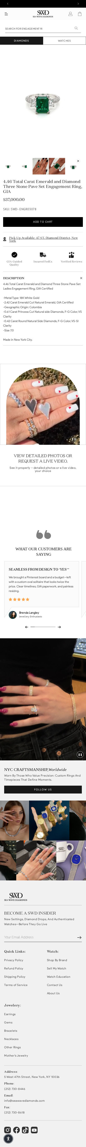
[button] (6, 14)
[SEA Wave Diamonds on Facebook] (17, 1132)
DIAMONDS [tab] (21, 40)
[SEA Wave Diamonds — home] (43, 13)
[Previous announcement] (7, 3)
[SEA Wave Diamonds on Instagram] (8, 1132)
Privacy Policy (13, 960)
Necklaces (11, 1039)
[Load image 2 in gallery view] (24, 166)
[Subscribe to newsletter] (79, 937)
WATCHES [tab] (64, 40)
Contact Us (54, 985)
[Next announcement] (78, 3)
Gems (8, 1022)
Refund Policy (13, 968)
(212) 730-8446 (14, 1089)
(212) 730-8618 (14, 1112)
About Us (53, 993)
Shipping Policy (14, 977)
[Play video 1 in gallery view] (73, 166)
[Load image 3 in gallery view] (41, 166)
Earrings (10, 1014)
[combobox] (43, 28)
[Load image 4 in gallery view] (57, 166)
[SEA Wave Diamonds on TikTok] (35, 1132)
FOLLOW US (43, 789)
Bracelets (10, 1031)
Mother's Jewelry (16, 1055)
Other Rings (12, 1047)
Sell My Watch (56, 968)
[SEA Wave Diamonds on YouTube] (26, 1132)
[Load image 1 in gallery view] (8, 166)
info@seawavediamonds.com (24, 1100)
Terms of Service (16, 985)
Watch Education (59, 977)
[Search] (76, 28)
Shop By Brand (57, 960)
